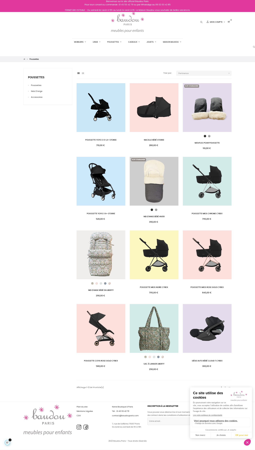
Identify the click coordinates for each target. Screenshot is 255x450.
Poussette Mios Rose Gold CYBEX (207, 287)
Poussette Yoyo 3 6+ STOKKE (101, 214)
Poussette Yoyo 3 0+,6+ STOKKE (101, 140)
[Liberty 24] (101, 283)
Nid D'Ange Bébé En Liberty (101, 290)
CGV (79, 416)
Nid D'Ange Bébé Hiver (154, 217)
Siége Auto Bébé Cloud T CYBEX (207, 361)
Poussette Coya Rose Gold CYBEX (101, 361)
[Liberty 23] (96, 283)
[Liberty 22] (92, 283)
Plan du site (82, 407)
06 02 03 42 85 (163, 5)
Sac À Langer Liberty (154, 364)
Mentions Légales (85, 411)
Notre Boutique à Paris (122, 407)
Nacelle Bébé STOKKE (154, 140)
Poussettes (36, 77)
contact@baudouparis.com (125, 416)
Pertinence (204, 73)
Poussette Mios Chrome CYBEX (207, 214)
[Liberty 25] (105, 283)
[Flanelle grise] (205, 136)
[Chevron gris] (209, 136)
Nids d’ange (36, 91)
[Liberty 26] (109, 283)
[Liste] (83, 73)
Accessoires (36, 97)
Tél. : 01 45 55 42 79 (120, 411)
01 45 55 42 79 (126, 5)
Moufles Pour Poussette (207, 143)
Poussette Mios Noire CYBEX (154, 287)
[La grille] (78, 73)
